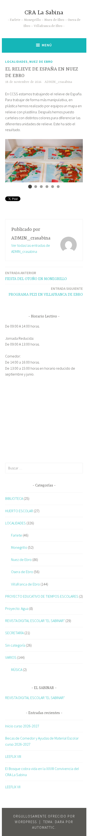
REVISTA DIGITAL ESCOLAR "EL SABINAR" (35, 620)
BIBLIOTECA (14, 498)
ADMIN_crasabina (58, 82)
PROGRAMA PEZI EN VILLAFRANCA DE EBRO (46, 291)
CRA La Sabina (44, 12)
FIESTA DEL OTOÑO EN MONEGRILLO (36, 276)
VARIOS (10, 657)
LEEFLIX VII (12, 786)
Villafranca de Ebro (25, 584)
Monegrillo (19, 547)
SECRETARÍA (14, 632)
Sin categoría (15, 645)
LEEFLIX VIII (13, 756)
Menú (47, 45)
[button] (30, 186)
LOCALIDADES (16, 61)
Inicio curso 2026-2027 (22, 726)
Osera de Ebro (22, 571)
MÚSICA (16, 669)
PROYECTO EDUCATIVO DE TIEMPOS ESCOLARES (41, 596)
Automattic (43, 827)
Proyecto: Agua (16, 608)
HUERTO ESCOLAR (19, 510)
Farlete (16, 535)
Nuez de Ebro (41, 61)
